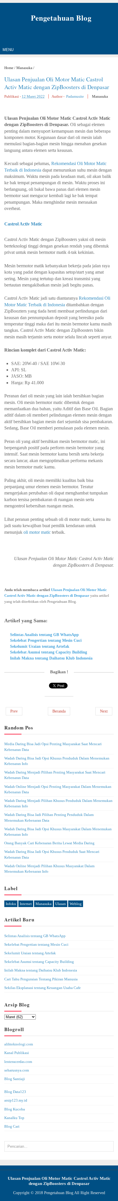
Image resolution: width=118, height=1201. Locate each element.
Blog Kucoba (14, 1109)
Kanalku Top (14, 1118)
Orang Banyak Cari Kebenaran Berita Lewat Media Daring (49, 843)
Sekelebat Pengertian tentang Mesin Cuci (46, 640)
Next (104, 711)
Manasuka (100, 96)
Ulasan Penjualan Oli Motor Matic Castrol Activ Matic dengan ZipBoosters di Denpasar (56, 83)
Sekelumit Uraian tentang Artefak (39, 646)
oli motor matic (37, 532)
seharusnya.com (16, 1070)
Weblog (76, 904)
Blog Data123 (15, 1092)
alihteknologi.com (18, 1044)
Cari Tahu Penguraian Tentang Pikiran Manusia (41, 979)
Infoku (11, 904)
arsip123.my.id (15, 1100)
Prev (14, 711)
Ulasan (60, 904)
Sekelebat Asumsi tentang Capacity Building (48, 652)
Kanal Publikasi (16, 1053)
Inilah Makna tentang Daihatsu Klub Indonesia (51, 658)
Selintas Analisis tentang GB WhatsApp (44, 635)
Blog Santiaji (14, 1079)
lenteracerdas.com (18, 1062)
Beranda (59, 711)
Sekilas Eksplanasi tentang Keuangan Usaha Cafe (42, 988)
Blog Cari (11, 1127)
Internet (26, 904)
